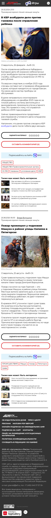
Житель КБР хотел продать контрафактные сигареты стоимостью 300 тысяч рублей (27, 190)
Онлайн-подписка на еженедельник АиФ (23, 427)
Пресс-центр (34, 420)
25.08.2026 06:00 (8, 218)
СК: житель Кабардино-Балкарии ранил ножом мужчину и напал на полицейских (29, 205)
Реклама (6, 423)
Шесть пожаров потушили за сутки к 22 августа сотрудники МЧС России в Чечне (29, 394)
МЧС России (6, 269)
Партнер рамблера (22, 506)
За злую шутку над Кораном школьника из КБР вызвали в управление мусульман (28, 197)
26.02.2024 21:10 (7, 10)
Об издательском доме (14, 420)
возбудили (6, 126)
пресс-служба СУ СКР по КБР (14, 61)
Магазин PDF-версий (23, 423)
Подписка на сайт (11, 430)
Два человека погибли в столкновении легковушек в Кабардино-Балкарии (25, 182)
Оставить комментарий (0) (25, 144)
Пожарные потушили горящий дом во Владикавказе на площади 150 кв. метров (26, 387)
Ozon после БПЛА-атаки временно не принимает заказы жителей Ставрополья (29, 379)
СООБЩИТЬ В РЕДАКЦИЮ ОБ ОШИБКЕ (19, 442)
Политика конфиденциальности (19, 439)
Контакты (28, 430)
